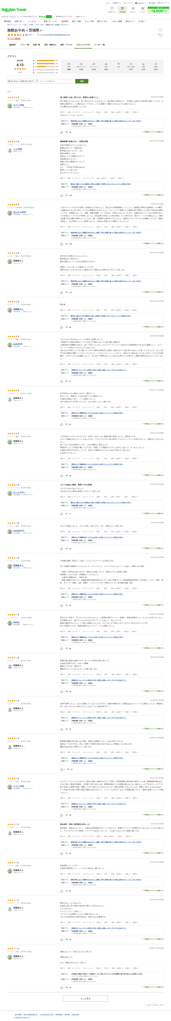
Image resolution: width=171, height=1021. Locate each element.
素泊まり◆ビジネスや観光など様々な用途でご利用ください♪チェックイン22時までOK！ (101, 184)
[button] (32, 105)
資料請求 (75, 1015)
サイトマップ (128, 3)
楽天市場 (152, 3)
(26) (83, 44)
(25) (50, 44)
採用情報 (58, 1015)
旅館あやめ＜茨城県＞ (25, 30)
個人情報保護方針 (31, 1015)
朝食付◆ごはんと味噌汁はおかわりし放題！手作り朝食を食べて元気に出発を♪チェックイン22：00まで (106, 121)
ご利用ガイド (116, 3)
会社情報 (18, 1015)
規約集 (67, 1015)
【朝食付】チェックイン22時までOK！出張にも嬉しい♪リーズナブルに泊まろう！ (99, 370)
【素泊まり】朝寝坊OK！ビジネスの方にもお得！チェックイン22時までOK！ (97, 413)
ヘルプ (107, 3)
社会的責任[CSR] (46, 1015)
